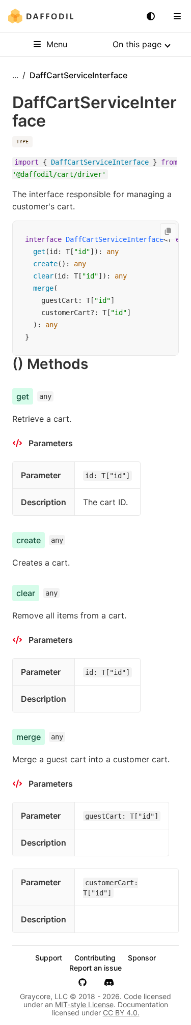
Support (48, 958)
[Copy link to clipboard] (98, 364)
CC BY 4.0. (121, 1012)
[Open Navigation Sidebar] (177, 16)
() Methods (50, 364)
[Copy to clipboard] (168, 231)
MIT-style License (84, 1004)
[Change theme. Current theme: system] (151, 16)
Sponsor (142, 958)
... (15, 75)
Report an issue (95, 968)
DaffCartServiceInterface (114, 239)
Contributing (95, 958)
